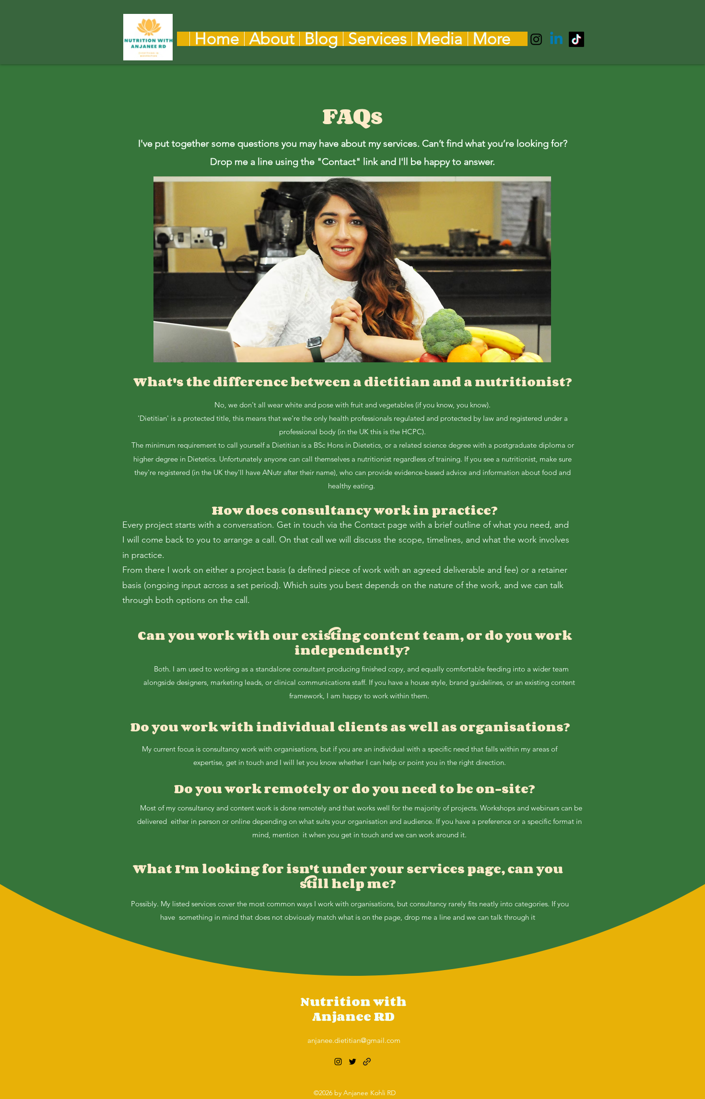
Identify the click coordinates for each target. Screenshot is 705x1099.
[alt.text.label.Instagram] (536, 39)
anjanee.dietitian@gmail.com (353, 1040)
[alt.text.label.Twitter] (556, 39)
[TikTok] (576, 39)
